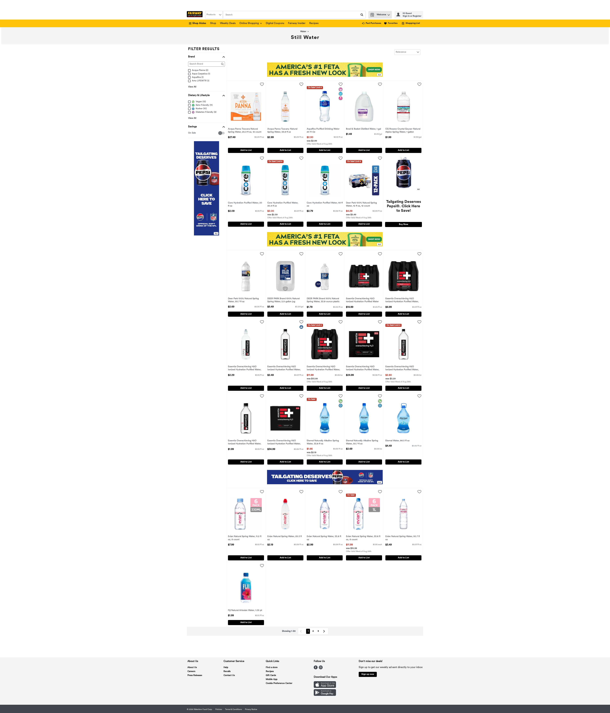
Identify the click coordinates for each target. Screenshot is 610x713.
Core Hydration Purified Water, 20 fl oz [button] (245, 204)
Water (303, 31)
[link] (371, 23)
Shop (213, 23)
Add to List (246, 150)
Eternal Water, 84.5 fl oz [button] (398, 441)
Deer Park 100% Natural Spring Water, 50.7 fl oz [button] (243, 300)
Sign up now (367, 674)
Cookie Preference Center (279, 683)
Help (226, 667)
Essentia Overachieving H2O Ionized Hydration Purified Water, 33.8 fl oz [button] (284, 368)
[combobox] (214, 15)
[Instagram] (321, 668)
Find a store (272, 667)
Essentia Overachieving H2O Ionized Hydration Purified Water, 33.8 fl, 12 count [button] (362, 368)
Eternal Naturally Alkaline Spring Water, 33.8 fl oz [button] (323, 442)
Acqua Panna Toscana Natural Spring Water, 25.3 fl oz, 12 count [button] (244, 131)
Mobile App (271, 679)
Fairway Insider (296, 23)
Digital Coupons (275, 23)
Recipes (314, 23)
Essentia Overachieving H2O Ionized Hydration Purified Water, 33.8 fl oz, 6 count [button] (323, 368)
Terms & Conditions (233, 709)
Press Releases (194, 675)
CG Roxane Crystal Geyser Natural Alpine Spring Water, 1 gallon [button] (402, 131)
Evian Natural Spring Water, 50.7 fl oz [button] (402, 538)
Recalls (227, 671)
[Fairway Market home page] (195, 14)
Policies (218, 709)
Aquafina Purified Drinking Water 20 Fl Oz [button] (323, 131)
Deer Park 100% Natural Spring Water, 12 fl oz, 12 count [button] (361, 204)
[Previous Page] (301, 631)
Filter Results (204, 49)
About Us (192, 667)
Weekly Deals (228, 23)
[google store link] (325, 695)
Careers (191, 671)
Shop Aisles (199, 23)
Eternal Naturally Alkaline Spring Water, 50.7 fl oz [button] (362, 442)
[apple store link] (325, 687)
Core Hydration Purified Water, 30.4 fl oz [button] (282, 204)
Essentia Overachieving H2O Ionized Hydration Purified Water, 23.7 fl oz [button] (244, 368)
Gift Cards (271, 675)
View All (192, 87)
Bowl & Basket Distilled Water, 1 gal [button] (363, 129)
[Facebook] (316, 668)
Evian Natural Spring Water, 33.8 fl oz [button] (324, 538)
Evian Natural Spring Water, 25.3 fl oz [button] (284, 538)
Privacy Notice (251, 709)
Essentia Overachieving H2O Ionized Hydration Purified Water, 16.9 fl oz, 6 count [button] (402, 300)
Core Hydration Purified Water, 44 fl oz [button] (325, 204)
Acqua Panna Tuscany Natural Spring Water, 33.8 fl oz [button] (282, 131)
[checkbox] (190, 133)
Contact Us (229, 675)
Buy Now (403, 224)
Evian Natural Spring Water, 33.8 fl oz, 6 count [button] (363, 538)
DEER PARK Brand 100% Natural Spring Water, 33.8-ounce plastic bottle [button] (323, 300)
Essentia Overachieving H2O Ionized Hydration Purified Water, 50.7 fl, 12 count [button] (284, 443)
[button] (412, 23)
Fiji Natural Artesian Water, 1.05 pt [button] (245, 610)
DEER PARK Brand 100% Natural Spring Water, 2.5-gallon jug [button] (283, 300)
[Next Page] (325, 631)
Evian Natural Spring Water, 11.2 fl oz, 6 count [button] (244, 538)
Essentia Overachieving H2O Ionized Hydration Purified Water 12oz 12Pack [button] (362, 300)
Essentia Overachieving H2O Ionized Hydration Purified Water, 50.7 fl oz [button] (402, 368)
